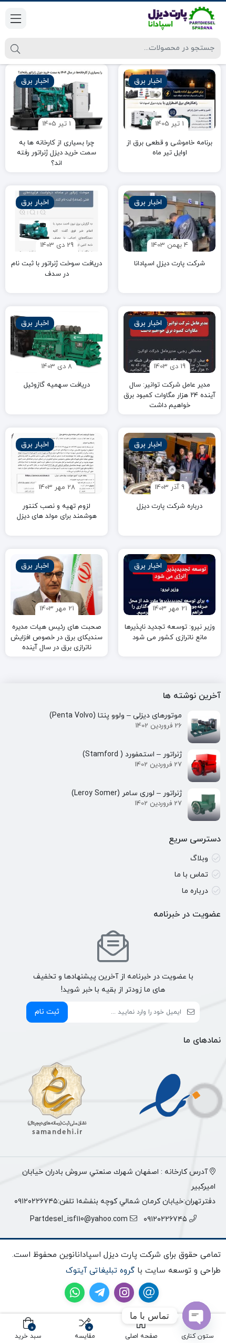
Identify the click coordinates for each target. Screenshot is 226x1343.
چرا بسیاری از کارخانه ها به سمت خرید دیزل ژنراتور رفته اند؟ (56, 153)
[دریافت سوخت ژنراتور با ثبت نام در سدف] (56, 221)
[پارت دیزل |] (169, 18)
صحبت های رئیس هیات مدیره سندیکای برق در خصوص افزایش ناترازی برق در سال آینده (56, 637)
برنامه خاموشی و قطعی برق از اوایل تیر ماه (169, 148)
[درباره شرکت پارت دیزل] (169, 463)
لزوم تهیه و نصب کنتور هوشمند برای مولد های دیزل (57, 512)
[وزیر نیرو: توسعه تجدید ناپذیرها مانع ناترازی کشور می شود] (169, 585)
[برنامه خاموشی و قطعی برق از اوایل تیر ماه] (169, 100)
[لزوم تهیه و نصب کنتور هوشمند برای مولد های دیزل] (56, 463)
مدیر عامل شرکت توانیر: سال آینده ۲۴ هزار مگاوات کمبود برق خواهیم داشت (169, 395)
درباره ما (195, 891)
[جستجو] (15, 48)
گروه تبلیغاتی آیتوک (100, 1270)
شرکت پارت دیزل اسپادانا (169, 263)
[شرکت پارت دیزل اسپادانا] (169, 221)
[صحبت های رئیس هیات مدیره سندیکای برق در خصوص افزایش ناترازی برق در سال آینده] (56, 585)
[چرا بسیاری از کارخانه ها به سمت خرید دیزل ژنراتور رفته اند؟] (56, 100)
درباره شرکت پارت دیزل (169, 506)
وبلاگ (199, 858)
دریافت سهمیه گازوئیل (57, 385)
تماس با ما (191, 875)
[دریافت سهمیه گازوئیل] (56, 342)
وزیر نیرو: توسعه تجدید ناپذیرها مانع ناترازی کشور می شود (170, 632)
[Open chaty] (196, 1316)
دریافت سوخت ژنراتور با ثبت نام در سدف (56, 269)
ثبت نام (47, 1012)
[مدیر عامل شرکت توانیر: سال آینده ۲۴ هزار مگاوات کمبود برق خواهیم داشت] (169, 342)
